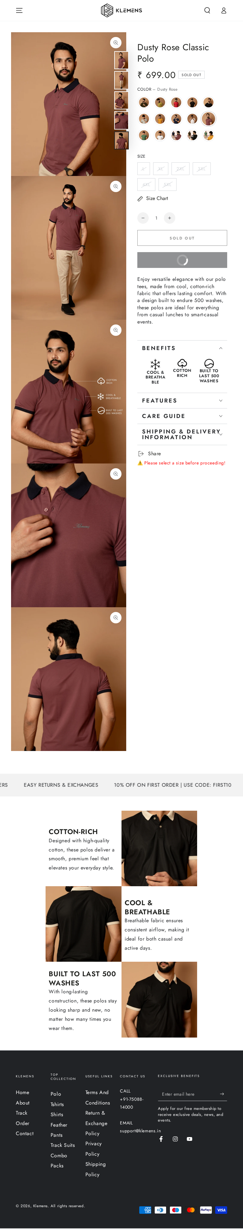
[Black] (192, 102)
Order (22, 1123)
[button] (207, 10)
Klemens (40, 1206)
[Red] (176, 102)
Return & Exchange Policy (96, 1123)
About (23, 1102)
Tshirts (57, 1104)
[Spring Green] (144, 135)
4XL (146, 184)
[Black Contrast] (208, 102)
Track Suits (63, 1145)
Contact (25, 1133)
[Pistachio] (160, 102)
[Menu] (19, 10)
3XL (202, 169)
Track (22, 1113)
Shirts (57, 1114)
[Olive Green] (144, 102)
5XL (167, 184)
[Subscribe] (223, 1094)
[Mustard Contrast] (160, 118)
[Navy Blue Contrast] (176, 118)
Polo (56, 1094)
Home (22, 1092)
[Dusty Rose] (208, 118)
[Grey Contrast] (144, 118)
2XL (180, 169)
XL (160, 169)
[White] (160, 135)
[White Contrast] (192, 118)
